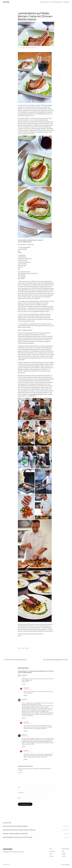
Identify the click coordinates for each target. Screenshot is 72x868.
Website (19, 797)
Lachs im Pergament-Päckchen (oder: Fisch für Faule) (17, 837)
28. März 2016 (24, 734)
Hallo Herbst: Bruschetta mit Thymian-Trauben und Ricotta (19, 830)
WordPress (67, 864)
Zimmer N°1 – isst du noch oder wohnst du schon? (15, 659)
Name (19, 787)
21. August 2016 (66, 837)
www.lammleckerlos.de (36, 394)
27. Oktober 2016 (66, 826)
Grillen (20, 648)
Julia (22, 700)
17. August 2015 (24, 699)
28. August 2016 (66, 833)
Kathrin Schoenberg (25, 736)
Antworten (23, 683)
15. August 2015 (26, 687)
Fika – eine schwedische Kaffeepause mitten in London (55, 659)
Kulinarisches (33, 47)
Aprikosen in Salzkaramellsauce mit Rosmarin (15, 833)
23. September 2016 (65, 829)
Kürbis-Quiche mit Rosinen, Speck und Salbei (15, 826)
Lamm (23, 648)
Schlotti (23, 676)
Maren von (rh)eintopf (26, 47)
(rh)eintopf (6, 2)
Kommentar (20, 772)
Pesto (27, 648)
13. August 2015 (24, 674)
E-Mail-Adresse (21, 792)
